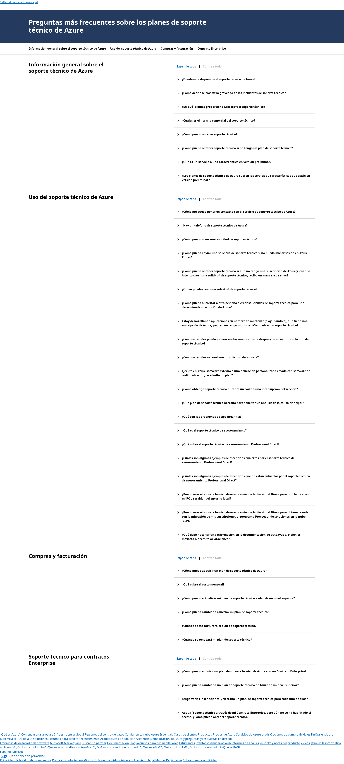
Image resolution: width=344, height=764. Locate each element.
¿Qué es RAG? (231, 747)
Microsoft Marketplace (65, 743)
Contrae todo (212, 66)
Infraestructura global (69, 734)
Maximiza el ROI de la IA (16, 739)
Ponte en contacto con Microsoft (74, 760)
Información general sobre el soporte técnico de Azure (67, 48)
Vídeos (305, 743)
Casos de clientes (185, 734)
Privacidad (104, 760)
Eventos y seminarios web (213, 743)
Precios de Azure (224, 734)
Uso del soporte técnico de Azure (133, 48)
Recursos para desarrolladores (157, 743)
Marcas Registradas (168, 760)
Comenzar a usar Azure (37, 734)
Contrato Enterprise (211, 48)
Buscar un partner (94, 743)
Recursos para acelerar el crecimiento (74, 739)
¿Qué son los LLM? (175, 747)
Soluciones (40, 739)
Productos (205, 734)
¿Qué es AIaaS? (152, 747)
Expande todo (186, 66)
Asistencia (143, 739)
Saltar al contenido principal (19, 2)
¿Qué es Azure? (10, 734)
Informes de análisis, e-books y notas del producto (265, 743)
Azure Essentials (162, 734)
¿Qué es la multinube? (31, 747)
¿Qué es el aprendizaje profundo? (118, 747)
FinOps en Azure (322, 734)
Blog (133, 743)
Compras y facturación (177, 48)
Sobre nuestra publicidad (200, 760)
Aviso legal (147, 760)
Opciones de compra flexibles (290, 734)
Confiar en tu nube (137, 734)
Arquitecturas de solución (117, 739)
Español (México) (11, 752)
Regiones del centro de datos (104, 734)
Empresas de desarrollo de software (24, 743)
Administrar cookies (126, 760)
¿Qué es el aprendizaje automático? (71, 747)
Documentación (118, 743)
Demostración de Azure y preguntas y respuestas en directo (191, 739)
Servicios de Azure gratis (252, 734)
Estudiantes (187, 743)
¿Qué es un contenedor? (204, 747)
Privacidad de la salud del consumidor (25, 760)
